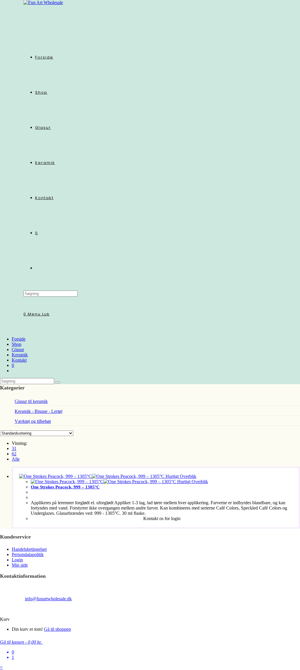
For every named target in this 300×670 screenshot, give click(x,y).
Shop (16, 344)
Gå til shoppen (57, 629)
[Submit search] (57, 382)
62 (14, 453)
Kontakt (19, 360)
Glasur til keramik (31, 401)
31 (14, 448)
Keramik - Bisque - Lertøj (38, 411)
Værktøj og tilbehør (33, 421)
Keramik (20, 354)
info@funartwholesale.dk (48, 598)
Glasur (18, 349)
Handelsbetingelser (29, 549)
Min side (20, 565)
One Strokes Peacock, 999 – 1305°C (65, 487)
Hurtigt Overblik (180, 476)
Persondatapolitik (28, 554)
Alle (16, 459)
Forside (18, 338)
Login (17, 559)
